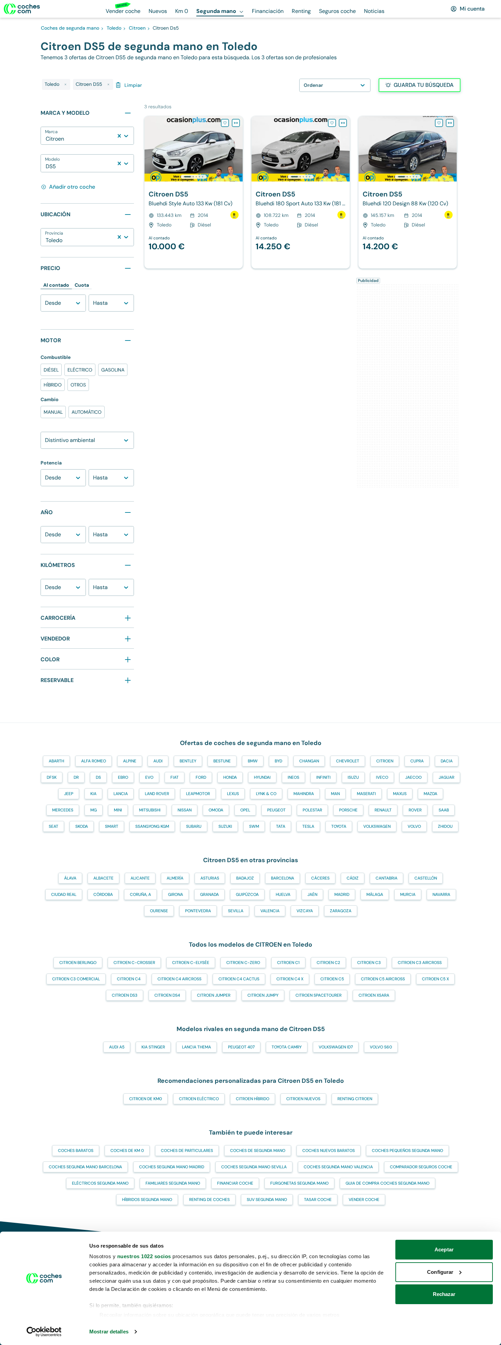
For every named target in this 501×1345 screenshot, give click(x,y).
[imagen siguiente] (237, 148)
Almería (175, 878)
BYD (278, 761)
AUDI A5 (116, 1047)
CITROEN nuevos (303, 1099)
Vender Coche (364, 1199)
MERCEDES (62, 810)
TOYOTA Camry (287, 1047)
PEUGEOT (276, 810)
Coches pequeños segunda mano (407, 1150)
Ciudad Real (63, 894)
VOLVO (414, 826)
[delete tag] (65, 84)
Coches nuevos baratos (328, 1150)
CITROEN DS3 (124, 995)
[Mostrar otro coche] (193, 177)
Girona (175, 894)
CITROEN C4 (128, 979)
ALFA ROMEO (93, 761)
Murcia (407, 894)
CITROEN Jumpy (262, 995)
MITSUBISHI (150, 810)
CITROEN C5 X (435, 979)
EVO (149, 777)
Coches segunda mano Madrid (171, 1167)
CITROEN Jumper (213, 995)
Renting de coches (209, 1199)
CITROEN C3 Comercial (76, 979)
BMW (253, 761)
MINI (118, 810)
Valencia (269, 911)
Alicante (140, 878)
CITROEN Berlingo (77, 962)
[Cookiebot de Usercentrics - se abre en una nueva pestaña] (44, 1332)
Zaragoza (340, 911)
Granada (209, 894)
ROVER (415, 810)
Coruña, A (140, 894)
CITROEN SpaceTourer (318, 995)
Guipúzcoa (247, 894)
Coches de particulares (187, 1150)
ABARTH (56, 761)
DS (98, 777)
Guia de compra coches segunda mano (387, 1183)
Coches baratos (75, 1150)
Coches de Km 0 (127, 1150)
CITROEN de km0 (145, 1099)
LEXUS (233, 793)
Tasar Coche (318, 1199)
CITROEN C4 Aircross (179, 979)
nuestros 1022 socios (144, 1256)
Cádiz (353, 878)
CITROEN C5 (332, 979)
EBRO (123, 777)
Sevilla (235, 911)
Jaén (312, 894)
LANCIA (120, 793)
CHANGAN (309, 761)
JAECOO (413, 777)
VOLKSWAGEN (377, 826)
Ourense (159, 911)
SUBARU (193, 826)
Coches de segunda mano (257, 1150)
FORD (201, 777)
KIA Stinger (153, 1047)
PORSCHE (348, 810)
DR (76, 777)
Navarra (441, 894)
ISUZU (353, 777)
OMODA (216, 810)
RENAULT (383, 810)
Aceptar (444, 1249)
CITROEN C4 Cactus (238, 979)
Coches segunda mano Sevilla (254, 1167)
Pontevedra (198, 911)
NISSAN (185, 810)
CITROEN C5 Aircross (383, 979)
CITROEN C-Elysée (190, 962)
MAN (335, 793)
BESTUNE (222, 761)
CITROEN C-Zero (243, 962)
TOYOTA (338, 826)
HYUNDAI (262, 777)
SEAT (53, 826)
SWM (254, 826)
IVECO (382, 777)
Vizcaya (305, 911)
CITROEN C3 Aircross (420, 962)
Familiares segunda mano (173, 1183)
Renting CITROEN (354, 1099)
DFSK (52, 777)
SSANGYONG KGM (152, 826)
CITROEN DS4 (167, 995)
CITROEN (384, 761)
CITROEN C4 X (289, 979)
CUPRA (417, 761)
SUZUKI (225, 826)
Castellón (425, 878)
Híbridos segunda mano (147, 1199)
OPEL (245, 810)
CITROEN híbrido (252, 1099)
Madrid (341, 894)
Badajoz (245, 878)
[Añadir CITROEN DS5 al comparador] (236, 123)
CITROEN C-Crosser (134, 962)
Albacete (103, 878)
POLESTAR (312, 810)
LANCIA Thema (196, 1047)
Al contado (56, 285)
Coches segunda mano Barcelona (85, 1167)
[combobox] (46, 139)
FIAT (174, 777)
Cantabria (386, 878)
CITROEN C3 (369, 962)
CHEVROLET (347, 761)
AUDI (158, 761)
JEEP (68, 793)
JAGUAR (446, 777)
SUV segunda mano (267, 1199)
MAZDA (430, 793)
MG (93, 810)
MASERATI (366, 793)
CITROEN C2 (328, 962)
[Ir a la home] (21, 9)
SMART (111, 826)
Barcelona (282, 878)
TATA (280, 826)
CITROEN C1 (288, 962)
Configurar (440, 1272)
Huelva (283, 894)
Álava (70, 878)
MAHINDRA (303, 793)
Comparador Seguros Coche (421, 1167)
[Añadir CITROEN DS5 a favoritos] (225, 123)
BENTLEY (188, 761)
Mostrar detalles (108, 1331)
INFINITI (323, 777)
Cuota (82, 285)
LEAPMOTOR (198, 793)
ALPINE (129, 761)
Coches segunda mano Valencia (338, 1167)
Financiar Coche (235, 1183)
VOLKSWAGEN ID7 (336, 1047)
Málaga (374, 894)
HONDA (230, 777)
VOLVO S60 (381, 1047)
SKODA (81, 826)
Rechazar (444, 1294)
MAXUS (400, 793)
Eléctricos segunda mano (100, 1183)
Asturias (209, 878)
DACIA (447, 761)
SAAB (444, 810)
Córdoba (103, 894)
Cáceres (320, 878)
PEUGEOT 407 (241, 1047)
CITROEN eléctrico (199, 1099)
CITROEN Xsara (374, 995)
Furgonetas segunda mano (299, 1183)
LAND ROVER (157, 793)
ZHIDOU (445, 826)
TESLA (308, 826)
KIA (93, 793)
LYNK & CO (266, 793)
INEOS (293, 777)
